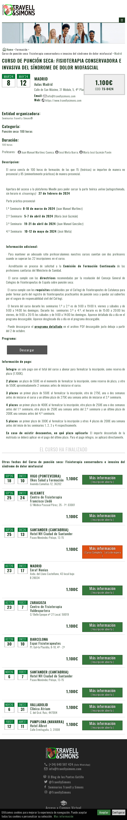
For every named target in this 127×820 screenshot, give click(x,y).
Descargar (27, 349)
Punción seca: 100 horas (17, 131)
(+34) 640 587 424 (66, 764)
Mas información (63, 816)
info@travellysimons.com (61, 96)
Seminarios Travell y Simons (18, 10)
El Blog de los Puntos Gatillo (66, 776)
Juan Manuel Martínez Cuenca (38, 152)
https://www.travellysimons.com (63, 100)
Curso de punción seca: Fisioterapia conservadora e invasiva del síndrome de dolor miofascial (57, 54)
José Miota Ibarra (68, 152)
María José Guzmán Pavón (97, 152)
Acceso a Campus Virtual (63, 807)
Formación (21, 50)
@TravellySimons (60, 781)
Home (10, 49)
